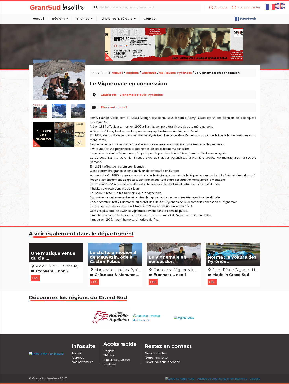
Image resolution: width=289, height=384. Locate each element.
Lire (35, 278)
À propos (78, 357)
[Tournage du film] (59, 84)
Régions (61, 18)
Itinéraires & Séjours (118, 18)
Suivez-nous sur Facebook (162, 362)
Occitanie (149, 73)
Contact (150, 18)
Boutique (109, 364)
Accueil (38, 18)
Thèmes (85, 18)
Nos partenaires (82, 362)
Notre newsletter (156, 357)
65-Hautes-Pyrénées (175, 73)
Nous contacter (155, 353)
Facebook (248, 18)
